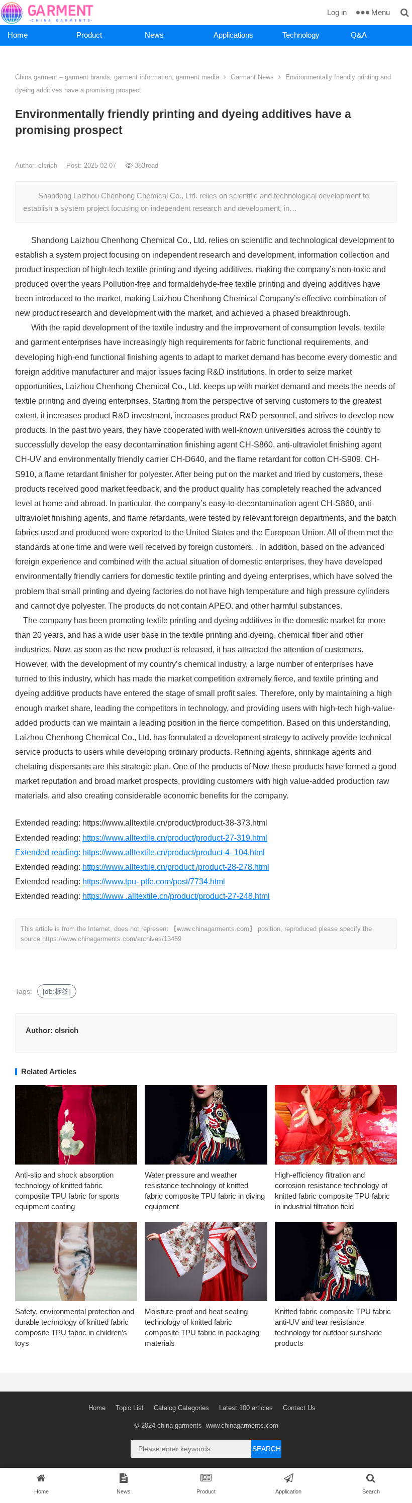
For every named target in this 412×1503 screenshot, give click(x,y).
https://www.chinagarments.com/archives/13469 (111, 939)
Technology (301, 35)
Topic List (130, 1408)
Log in (337, 12)
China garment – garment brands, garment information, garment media (117, 77)
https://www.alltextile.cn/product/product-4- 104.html (173, 852)
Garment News (252, 77)
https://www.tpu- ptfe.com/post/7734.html (153, 881)
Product (89, 35)
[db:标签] (57, 991)
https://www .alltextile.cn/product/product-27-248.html (176, 896)
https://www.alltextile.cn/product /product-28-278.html (175, 867)
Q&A (359, 35)
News (154, 35)
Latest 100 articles (246, 1408)
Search (266, 1449)
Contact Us (299, 1408)
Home (18, 35)
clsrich (48, 165)
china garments (179, 1425)
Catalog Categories (181, 1408)
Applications (233, 35)
